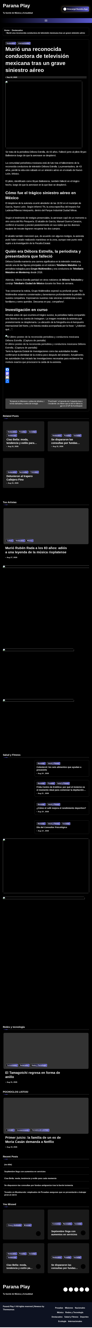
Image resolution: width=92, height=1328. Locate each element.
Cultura (9, 541)
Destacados (10, 43)
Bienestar (41, 763)
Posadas (22, 432)
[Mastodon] (46, 373)
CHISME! (10, 1130)
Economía (56, 1224)
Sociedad (32, 432)
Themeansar (8, 1310)
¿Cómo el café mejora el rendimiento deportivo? (61, 808)
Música (29, 541)
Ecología (62, 1321)
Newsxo (37, 1306)
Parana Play (16, 5)
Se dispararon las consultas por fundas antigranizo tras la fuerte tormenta (38, 1185)
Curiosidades (12, 1065)
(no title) (8, 1165)
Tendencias (12, 435)
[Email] (46, 377)
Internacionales (23, 43)
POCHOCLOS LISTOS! (40, 1130)
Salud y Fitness (53, 763)
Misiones (27, 1225)
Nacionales (23, 472)
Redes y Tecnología (39, 1065)
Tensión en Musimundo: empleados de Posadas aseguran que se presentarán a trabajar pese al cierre (45, 1193)
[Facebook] (46, 370)
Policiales (34, 472)
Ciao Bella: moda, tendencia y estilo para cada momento (20, 443)
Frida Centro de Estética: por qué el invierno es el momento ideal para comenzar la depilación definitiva (61, 790)
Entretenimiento (23, 1130)
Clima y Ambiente (14, 1225)
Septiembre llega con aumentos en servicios (25, 1172)
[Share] (46, 381)
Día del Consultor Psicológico (52, 827)
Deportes (84, 1317)
